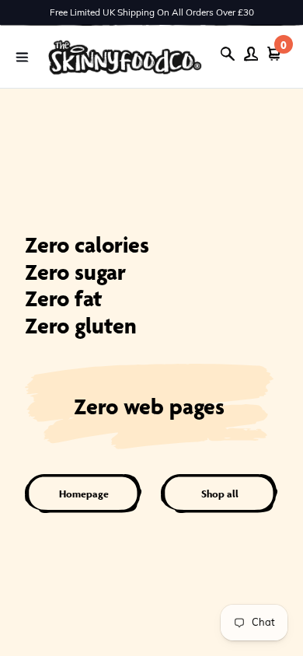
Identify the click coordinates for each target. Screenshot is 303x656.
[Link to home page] (125, 57)
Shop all (220, 494)
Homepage (84, 494)
